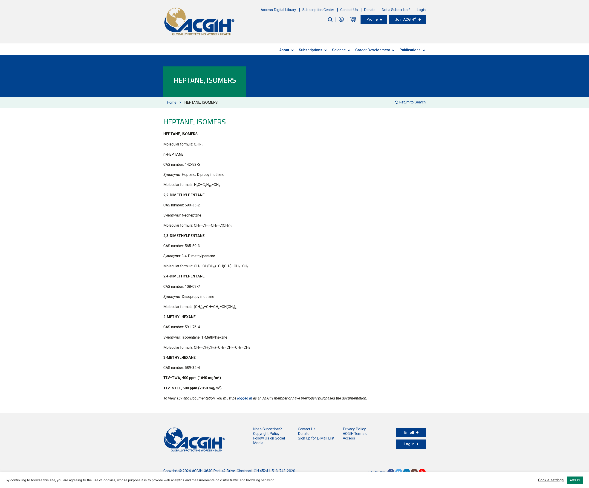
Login (421, 10)
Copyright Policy (266, 433)
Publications (410, 50)
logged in (244, 398)
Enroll (409, 432)
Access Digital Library (278, 10)
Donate (369, 10)
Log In (409, 444)
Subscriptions (310, 50)
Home (171, 102)
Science (339, 50)
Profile (372, 19)
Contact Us (349, 10)
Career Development (372, 50)
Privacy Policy (354, 429)
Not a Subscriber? (396, 10)
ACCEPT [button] (575, 480)
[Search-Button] (330, 19)
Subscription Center (318, 10)
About (284, 50)
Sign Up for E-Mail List (316, 438)
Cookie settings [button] (551, 480)
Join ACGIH (405, 19)
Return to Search (412, 102)
